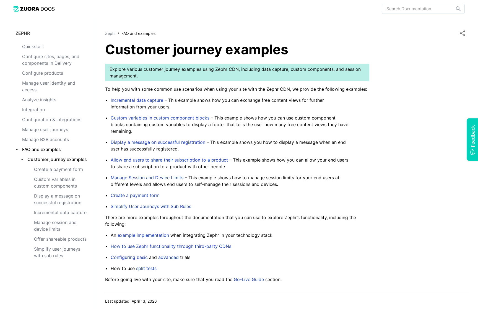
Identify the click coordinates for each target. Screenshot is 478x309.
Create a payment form (135, 195)
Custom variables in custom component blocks (160, 118)
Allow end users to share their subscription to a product (169, 160)
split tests (146, 268)
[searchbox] (454, 9)
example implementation (143, 235)
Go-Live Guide (249, 279)
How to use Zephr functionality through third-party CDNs (171, 246)
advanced (168, 257)
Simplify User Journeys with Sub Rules (151, 206)
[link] (34, 8)
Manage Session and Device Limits (147, 177)
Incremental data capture (137, 100)
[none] (462, 33)
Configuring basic (129, 257)
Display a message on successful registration (159, 142)
